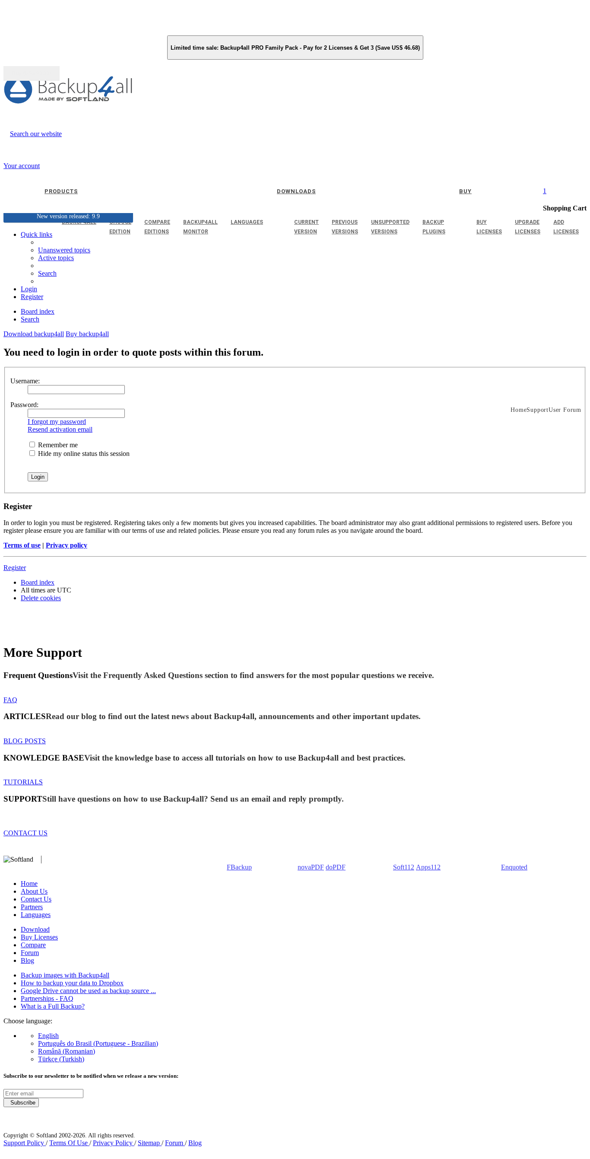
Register (14, 567)
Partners (32, 907)
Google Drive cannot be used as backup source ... (88, 990)
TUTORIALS (23, 782)
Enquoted (514, 867)
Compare (33, 945)
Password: (24, 404)
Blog (27, 960)
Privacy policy (66, 545)
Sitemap (150, 1142)
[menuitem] (56, 257)
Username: (25, 381)
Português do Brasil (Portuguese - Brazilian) (98, 1043)
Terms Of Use (69, 1142)
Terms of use (22, 545)
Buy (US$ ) (31, 73)
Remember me (57, 445)
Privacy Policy (113, 1142)
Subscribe (21, 1102)
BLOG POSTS (24, 741)
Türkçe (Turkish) (61, 1059)
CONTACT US (25, 833)
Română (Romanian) (66, 1051)
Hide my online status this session (83, 453)
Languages (36, 914)
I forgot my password (57, 421)
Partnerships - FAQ (47, 998)
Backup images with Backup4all (65, 975)
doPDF (336, 867)
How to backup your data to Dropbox (72, 983)
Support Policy (24, 1142)
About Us (34, 891)
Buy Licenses (39, 937)
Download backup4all (33, 334)
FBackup (239, 867)
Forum (30, 952)
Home (29, 883)
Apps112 (428, 867)
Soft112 (403, 867)
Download (35, 929)
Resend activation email (60, 429)
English (48, 1035)
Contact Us (36, 899)
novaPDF (311, 867)
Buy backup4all (87, 334)
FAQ (10, 700)
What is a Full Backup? (53, 1006)
